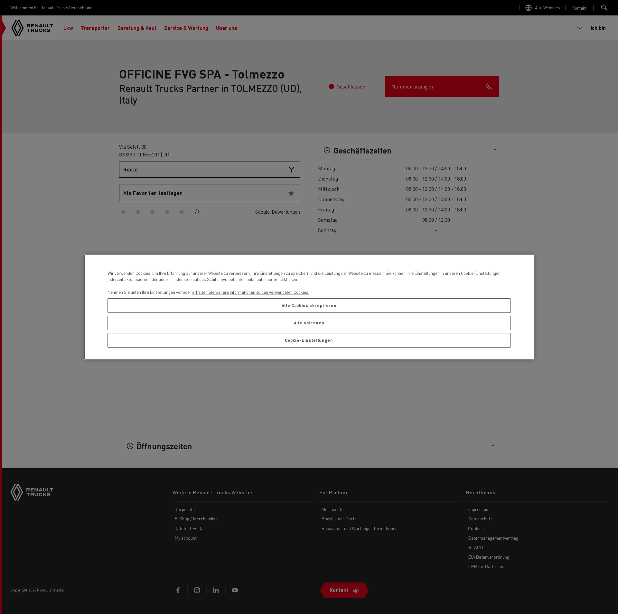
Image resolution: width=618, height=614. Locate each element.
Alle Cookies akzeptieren (309, 305)
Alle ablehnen (309, 322)
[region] (309, 307)
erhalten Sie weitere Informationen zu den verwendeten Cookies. (250, 292)
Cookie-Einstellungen (309, 340)
